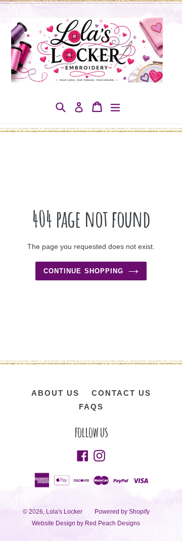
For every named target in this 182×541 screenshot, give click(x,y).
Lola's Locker (64, 511)
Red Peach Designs (112, 523)
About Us (55, 393)
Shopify (139, 511)
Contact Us (121, 393)
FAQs (91, 406)
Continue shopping (83, 271)
